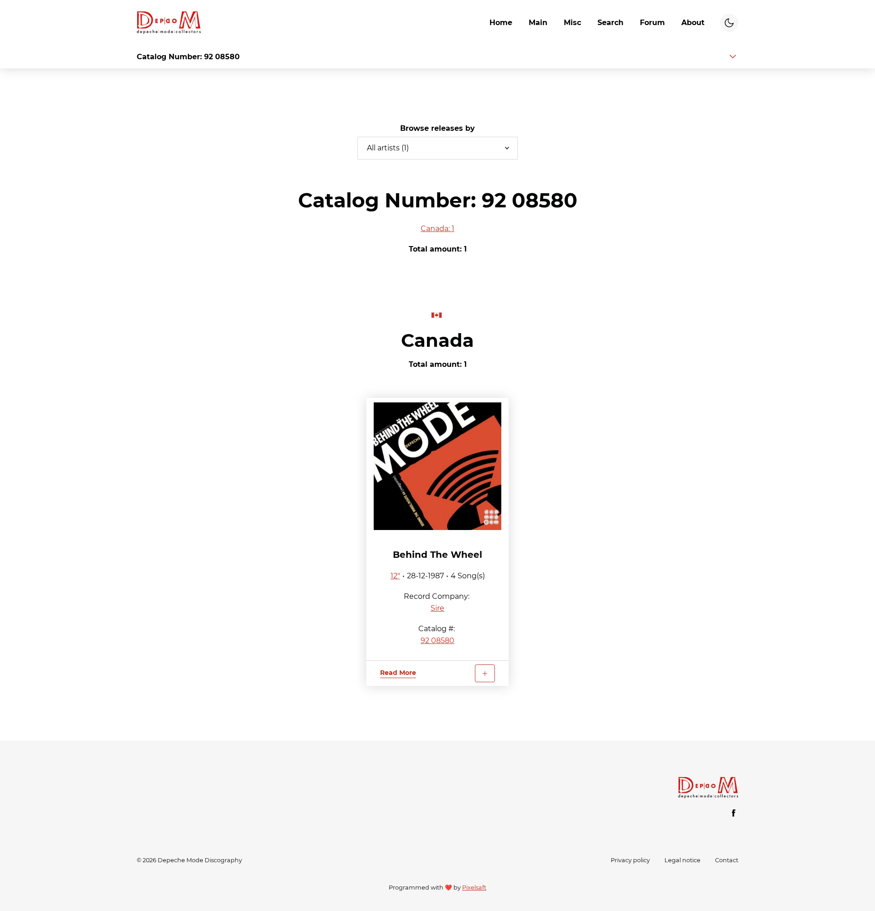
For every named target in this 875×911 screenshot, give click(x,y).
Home (500, 22)
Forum (652, 22)
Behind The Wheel (437, 554)
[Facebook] (733, 813)
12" (395, 575)
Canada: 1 (437, 228)
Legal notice (682, 860)
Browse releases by (437, 128)
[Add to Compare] (485, 673)
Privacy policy (630, 860)
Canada (437, 340)
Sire (437, 608)
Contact (726, 860)
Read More (398, 673)
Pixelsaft (474, 887)
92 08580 (437, 640)
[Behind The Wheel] (437, 466)
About (693, 22)
